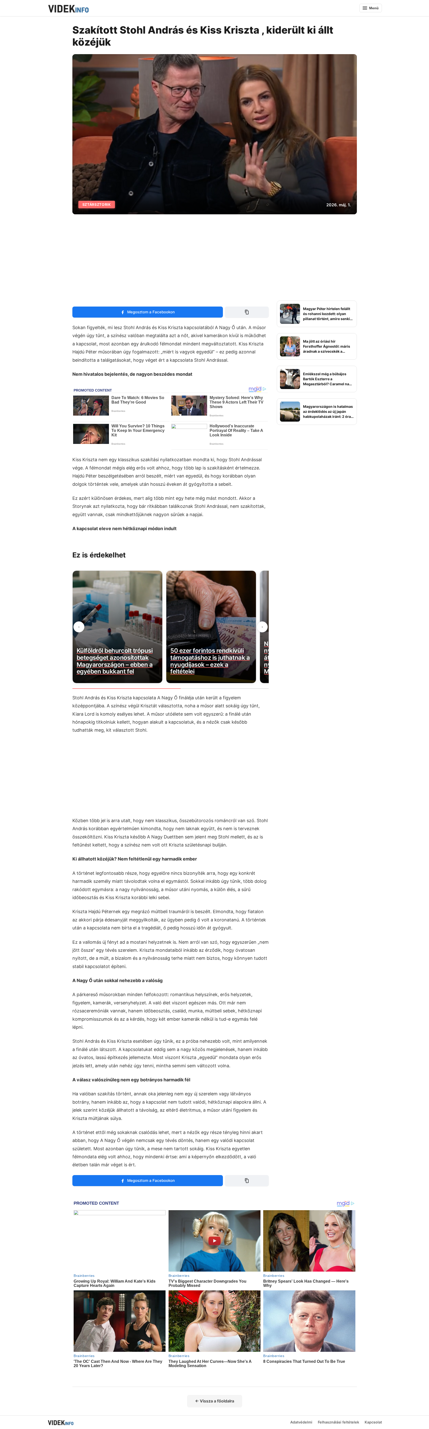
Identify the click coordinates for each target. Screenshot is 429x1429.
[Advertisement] (214, 257)
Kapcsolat (373, 1422)
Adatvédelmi (301, 1422)
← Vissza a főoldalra (214, 1400)
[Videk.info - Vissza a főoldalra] (68, 8)
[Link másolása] (246, 312)
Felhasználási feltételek (338, 1422)
